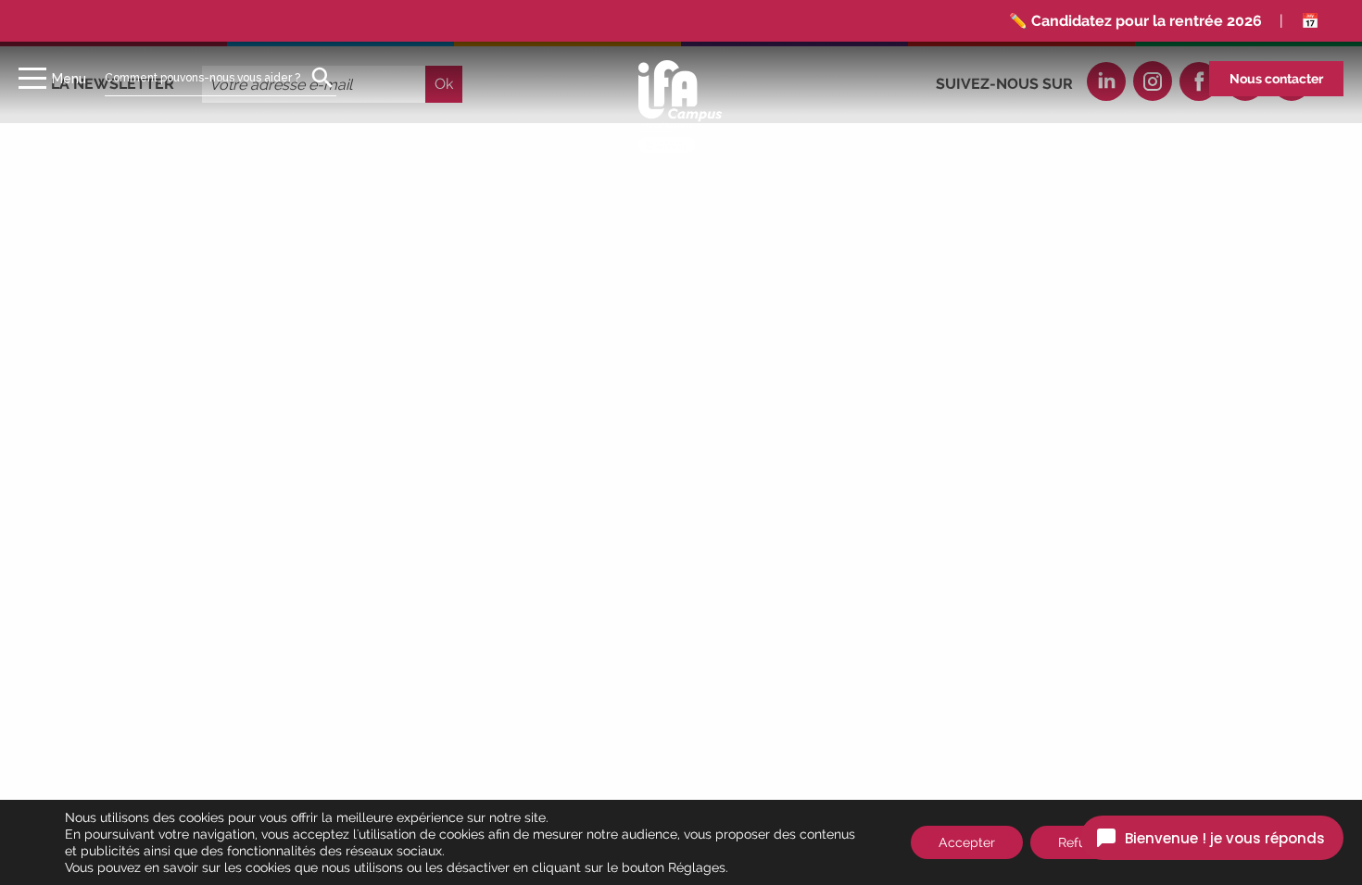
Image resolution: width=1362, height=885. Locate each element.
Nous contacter (1276, 78)
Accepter (967, 842)
